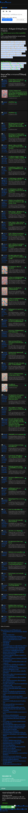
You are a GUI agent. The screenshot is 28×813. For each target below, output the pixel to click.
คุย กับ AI (9, 2)
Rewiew (13, 49)
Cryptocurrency (18, 41)
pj (22, 67)
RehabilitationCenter (21, 49)
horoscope (4, 41)
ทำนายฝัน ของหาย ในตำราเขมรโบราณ (12, 750)
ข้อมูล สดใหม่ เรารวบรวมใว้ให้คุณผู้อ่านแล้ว (11, 630)
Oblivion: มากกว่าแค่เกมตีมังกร (10, 751)
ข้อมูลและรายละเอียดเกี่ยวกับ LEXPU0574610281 (14, 691)
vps (24, 41)
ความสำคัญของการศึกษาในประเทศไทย (12, 686)
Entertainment (22, 63)
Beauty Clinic (5, 63)
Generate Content (7, 19)
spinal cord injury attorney (7, 43)
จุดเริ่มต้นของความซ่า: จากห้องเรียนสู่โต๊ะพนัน (13, 742)
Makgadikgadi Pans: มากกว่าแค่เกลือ (12, 743)
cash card (23, 47)
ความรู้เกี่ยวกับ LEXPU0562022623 (11, 715)
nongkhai (22, 43)
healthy (8, 47)
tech (2, 53)
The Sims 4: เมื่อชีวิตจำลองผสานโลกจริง (12, 740)
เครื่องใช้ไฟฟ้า (6, 642)
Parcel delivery (4, 51)
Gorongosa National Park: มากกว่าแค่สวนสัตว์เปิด (15, 757)
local (14, 67)
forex (12, 47)
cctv (22, 65)
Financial (23, 51)
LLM (9, 41)
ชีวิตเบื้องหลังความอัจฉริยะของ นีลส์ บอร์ (12, 764)
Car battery (13, 63)
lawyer (16, 45)
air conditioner (15, 65)
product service (6, 69)
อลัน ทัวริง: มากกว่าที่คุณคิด (9, 748)
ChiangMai (12, 55)
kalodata (3, 47)
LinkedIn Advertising (15, 51)
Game (12, 41)
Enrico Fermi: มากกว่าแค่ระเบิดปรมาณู (12, 756)
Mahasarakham (5, 55)
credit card (17, 47)
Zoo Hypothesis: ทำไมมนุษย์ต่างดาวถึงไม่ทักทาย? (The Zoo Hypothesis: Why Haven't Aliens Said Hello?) (14, 718)
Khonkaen (18, 55)
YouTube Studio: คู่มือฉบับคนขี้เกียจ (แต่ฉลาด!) (14, 707)
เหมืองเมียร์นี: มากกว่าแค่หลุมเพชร (11, 731)
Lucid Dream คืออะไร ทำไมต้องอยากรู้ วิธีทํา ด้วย (14, 732)
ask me (3, 2)
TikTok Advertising (5, 49)
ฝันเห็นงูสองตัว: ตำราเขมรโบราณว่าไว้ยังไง (13, 696)
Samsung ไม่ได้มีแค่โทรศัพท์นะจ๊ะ (11, 759)
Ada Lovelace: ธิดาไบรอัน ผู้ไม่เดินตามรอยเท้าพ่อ (14, 746)
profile (14, 69)
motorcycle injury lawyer (7, 45)
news (18, 67)
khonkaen (21, 45)
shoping (17, 43)
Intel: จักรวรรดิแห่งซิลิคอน (9, 745)
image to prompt (6, 67)
